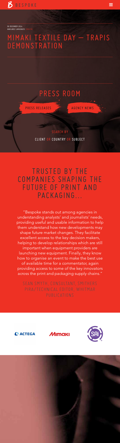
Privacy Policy (52, 427)
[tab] (29, 29)
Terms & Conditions (65, 427)
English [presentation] (29, 29)
